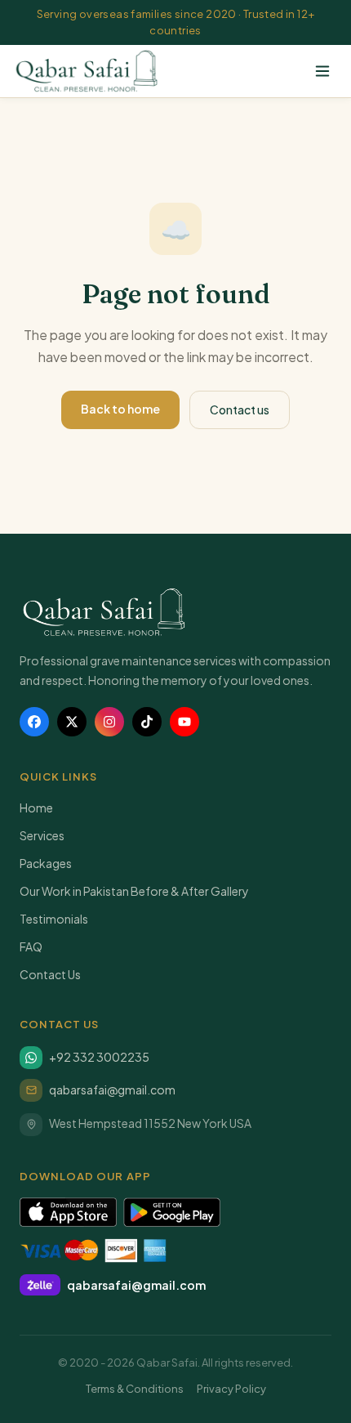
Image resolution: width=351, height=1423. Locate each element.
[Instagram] (109, 721)
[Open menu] (322, 71)
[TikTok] (147, 721)
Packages (46, 863)
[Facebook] (34, 721)
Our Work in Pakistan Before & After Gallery (134, 891)
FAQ (31, 946)
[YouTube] (184, 721)
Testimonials (54, 918)
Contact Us (50, 974)
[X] (72, 721)
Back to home (120, 408)
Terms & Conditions (135, 1388)
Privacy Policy (231, 1388)
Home (36, 807)
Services (42, 835)
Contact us (239, 409)
